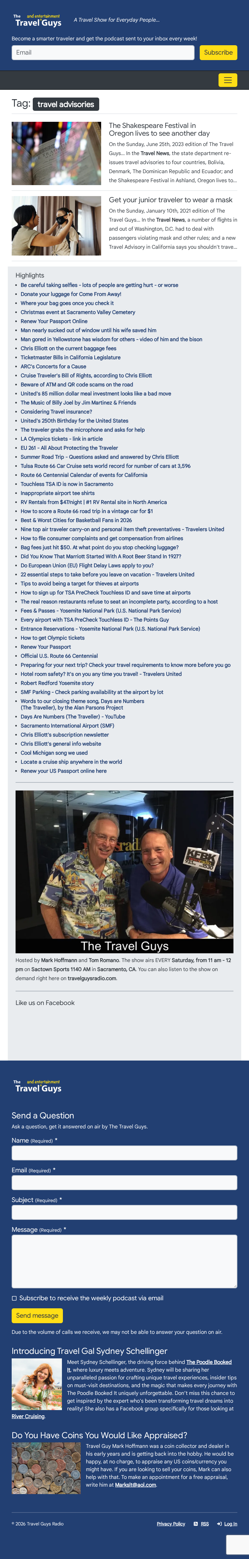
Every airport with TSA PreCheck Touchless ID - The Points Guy (95, 620)
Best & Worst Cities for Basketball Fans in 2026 (76, 520)
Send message (37, 1316)
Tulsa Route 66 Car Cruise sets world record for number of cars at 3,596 (106, 466)
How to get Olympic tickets (53, 638)
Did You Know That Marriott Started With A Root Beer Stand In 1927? (101, 556)
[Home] (38, 20)
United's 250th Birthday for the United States (74, 421)
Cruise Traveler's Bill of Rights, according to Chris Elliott (86, 375)
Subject (34, 1200)
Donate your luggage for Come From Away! (71, 294)
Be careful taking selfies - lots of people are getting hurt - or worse (99, 285)
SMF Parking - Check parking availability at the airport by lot (92, 692)
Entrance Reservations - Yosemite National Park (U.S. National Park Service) (110, 629)
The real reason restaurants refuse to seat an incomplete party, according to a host (119, 602)
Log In (230, 1524)
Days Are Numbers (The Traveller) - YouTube (73, 717)
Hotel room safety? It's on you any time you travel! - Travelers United (101, 674)
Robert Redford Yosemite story (57, 683)
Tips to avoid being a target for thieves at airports (80, 584)
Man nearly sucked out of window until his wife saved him (88, 330)
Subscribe (218, 52)
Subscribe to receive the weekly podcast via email (91, 1298)
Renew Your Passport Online (54, 321)
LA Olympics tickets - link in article (62, 439)
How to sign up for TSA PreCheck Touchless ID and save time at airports (106, 593)
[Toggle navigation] (228, 80)
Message (37, 1230)
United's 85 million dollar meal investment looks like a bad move (96, 394)
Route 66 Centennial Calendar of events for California (84, 475)
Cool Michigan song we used (54, 753)
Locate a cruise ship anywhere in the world (71, 762)
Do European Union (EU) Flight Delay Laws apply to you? (87, 565)
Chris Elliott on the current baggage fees (68, 348)
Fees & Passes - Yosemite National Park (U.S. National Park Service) (101, 611)
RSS (205, 1524)
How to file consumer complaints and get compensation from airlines (102, 538)
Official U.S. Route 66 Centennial (59, 656)
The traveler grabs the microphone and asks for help (83, 430)
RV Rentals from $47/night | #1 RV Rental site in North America (94, 502)
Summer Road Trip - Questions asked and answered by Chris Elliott (100, 457)
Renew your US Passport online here (64, 771)
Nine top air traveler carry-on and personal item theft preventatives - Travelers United (122, 529)
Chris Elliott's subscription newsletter (65, 735)
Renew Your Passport (46, 647)
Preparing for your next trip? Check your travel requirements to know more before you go (126, 665)
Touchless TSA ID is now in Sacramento (67, 484)
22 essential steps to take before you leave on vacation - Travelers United (108, 574)
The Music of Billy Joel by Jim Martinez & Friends (78, 403)
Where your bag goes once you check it (67, 303)
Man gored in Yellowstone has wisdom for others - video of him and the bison (111, 339)
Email (31, 1170)
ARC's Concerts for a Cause (53, 366)
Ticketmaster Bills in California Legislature (71, 357)
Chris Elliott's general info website (61, 744)
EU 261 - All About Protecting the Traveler (69, 448)
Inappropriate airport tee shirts (58, 493)
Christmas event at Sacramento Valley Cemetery (78, 312)
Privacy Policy (171, 1524)
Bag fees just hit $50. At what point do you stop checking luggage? (100, 547)
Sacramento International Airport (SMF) (67, 726)
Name (32, 1140)
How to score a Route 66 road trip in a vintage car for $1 (87, 511)
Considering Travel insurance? (56, 412)
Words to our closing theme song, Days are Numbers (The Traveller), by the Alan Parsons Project (82, 704)
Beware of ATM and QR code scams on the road (77, 385)
